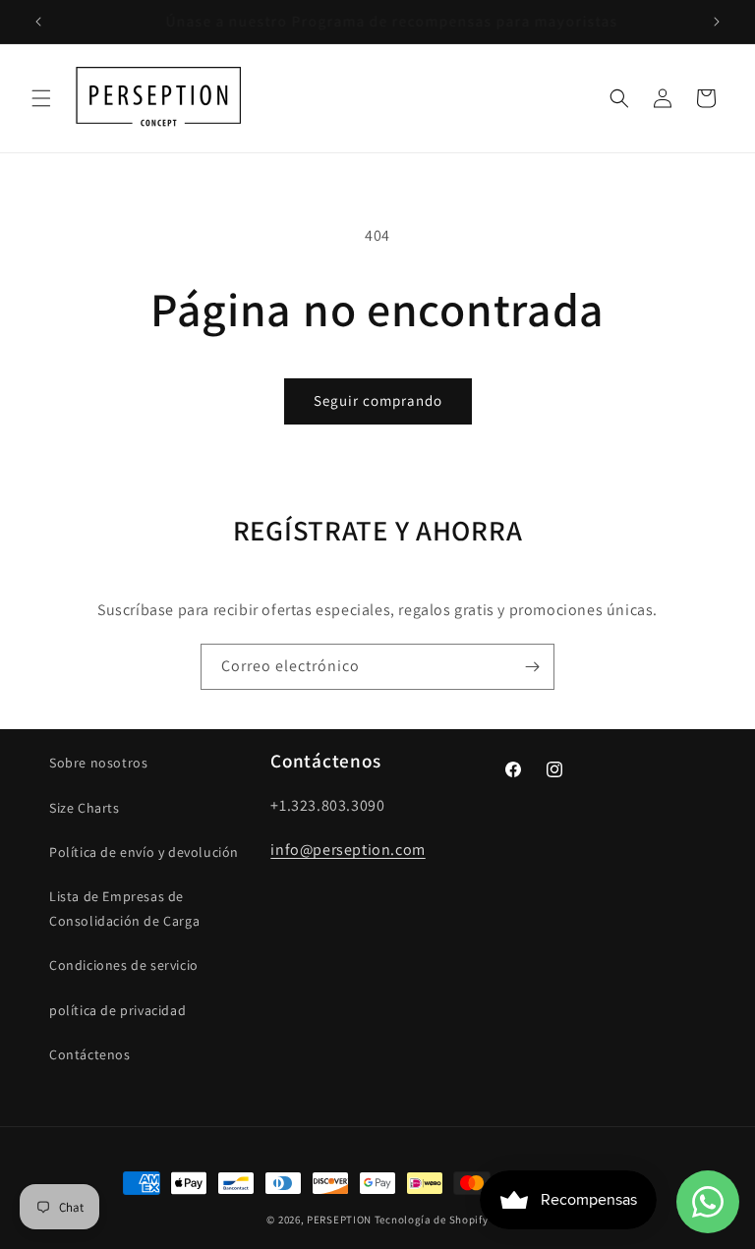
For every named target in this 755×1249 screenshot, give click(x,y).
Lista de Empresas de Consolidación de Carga (124, 908)
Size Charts (84, 808)
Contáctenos (90, 1054)
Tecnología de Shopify (432, 1219)
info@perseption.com (347, 849)
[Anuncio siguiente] (716, 21)
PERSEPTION (339, 1219)
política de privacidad (117, 1010)
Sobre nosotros (98, 762)
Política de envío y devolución (144, 852)
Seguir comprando (378, 400)
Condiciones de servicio (124, 965)
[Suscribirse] (531, 667)
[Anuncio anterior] (38, 21)
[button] (41, 98)
